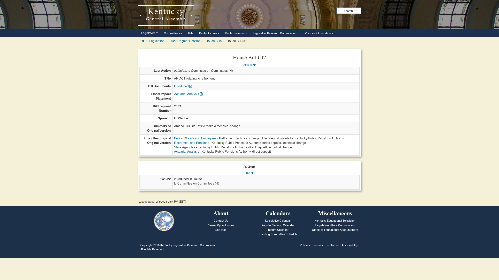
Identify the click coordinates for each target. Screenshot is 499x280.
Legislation (157, 40)
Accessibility (350, 245)
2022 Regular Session (185, 40)
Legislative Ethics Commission (335, 225)
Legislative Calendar (278, 220)
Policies (305, 245)
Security (318, 245)
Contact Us (221, 220)
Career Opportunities (221, 225)
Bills (190, 33)
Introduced (181, 86)
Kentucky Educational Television (335, 220)
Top (248, 173)
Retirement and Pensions (191, 142)
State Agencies (184, 147)
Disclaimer (332, 245)
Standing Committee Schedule (278, 234)
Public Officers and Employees (195, 138)
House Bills (214, 40)
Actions (248, 64)
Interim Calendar (277, 230)
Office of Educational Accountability (335, 230)
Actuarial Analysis (187, 94)
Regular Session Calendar (278, 225)
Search (348, 11)
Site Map (220, 230)
